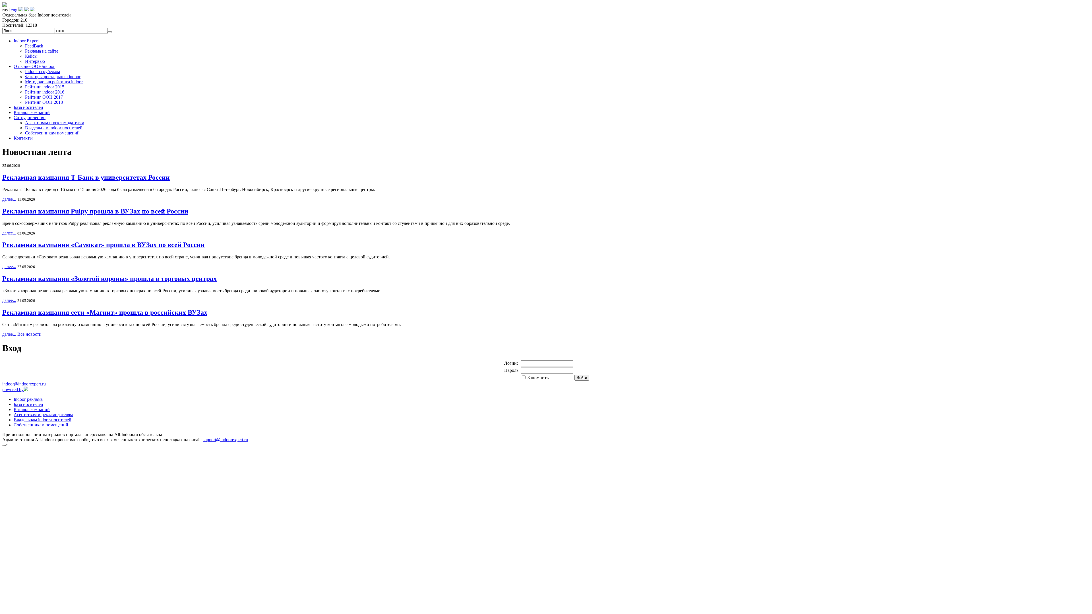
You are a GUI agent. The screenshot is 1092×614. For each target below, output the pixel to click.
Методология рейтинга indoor (54, 81)
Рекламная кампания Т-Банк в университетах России (86, 177)
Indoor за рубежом (42, 71)
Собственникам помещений (52, 132)
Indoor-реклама (28, 399)
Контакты (23, 138)
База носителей (28, 107)
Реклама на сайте (41, 51)
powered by (13, 389)
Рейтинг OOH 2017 (44, 97)
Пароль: (512, 370)
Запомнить (538, 377)
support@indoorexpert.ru (225, 439)
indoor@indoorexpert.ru (24, 383)
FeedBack (34, 45)
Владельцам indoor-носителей (42, 419)
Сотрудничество (30, 117)
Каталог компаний (32, 112)
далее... (9, 199)
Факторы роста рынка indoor (52, 76)
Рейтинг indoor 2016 (44, 92)
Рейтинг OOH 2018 (44, 102)
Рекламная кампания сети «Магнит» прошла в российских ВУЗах (104, 312)
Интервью (35, 61)
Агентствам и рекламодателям (54, 122)
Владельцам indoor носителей (53, 127)
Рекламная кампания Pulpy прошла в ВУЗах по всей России (95, 211)
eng (14, 9)
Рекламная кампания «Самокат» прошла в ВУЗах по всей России (103, 244)
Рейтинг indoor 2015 (44, 86)
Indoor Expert (26, 40)
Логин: (511, 363)
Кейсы (31, 56)
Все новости (29, 334)
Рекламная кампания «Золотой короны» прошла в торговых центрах (109, 278)
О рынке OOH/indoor (34, 66)
